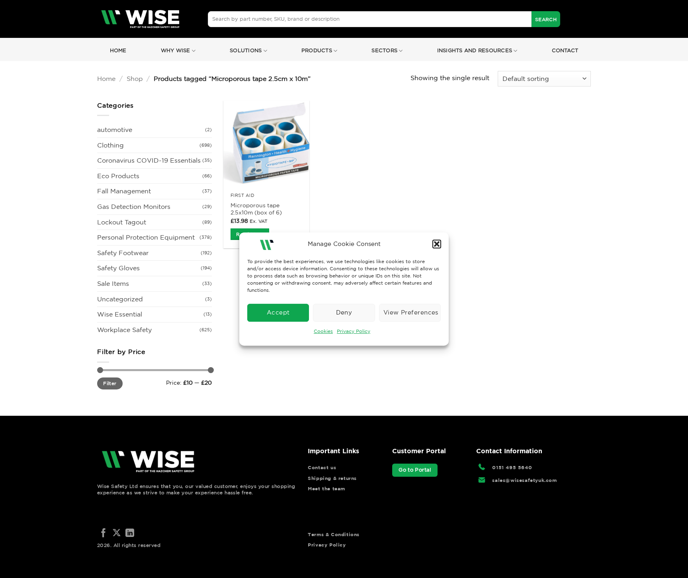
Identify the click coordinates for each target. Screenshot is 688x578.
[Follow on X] (116, 534)
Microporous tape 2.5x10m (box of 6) (256, 209)
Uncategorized (120, 299)
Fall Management (124, 191)
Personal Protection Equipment (146, 237)
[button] (437, 244)
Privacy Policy (353, 331)
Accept (278, 312)
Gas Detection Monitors (133, 206)
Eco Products (118, 175)
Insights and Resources (474, 50)
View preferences (410, 312)
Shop (135, 78)
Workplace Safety (124, 329)
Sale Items (113, 283)
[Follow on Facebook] (103, 534)
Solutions (246, 50)
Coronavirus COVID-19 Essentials (149, 160)
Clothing (110, 145)
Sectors (384, 50)
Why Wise (175, 50)
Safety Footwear (123, 252)
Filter (109, 383)
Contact (565, 50)
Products (316, 50)
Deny (344, 312)
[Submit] (546, 19)
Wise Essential (119, 314)
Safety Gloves (118, 267)
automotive (114, 129)
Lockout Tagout (121, 222)
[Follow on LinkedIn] (129, 534)
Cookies (323, 331)
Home (118, 50)
